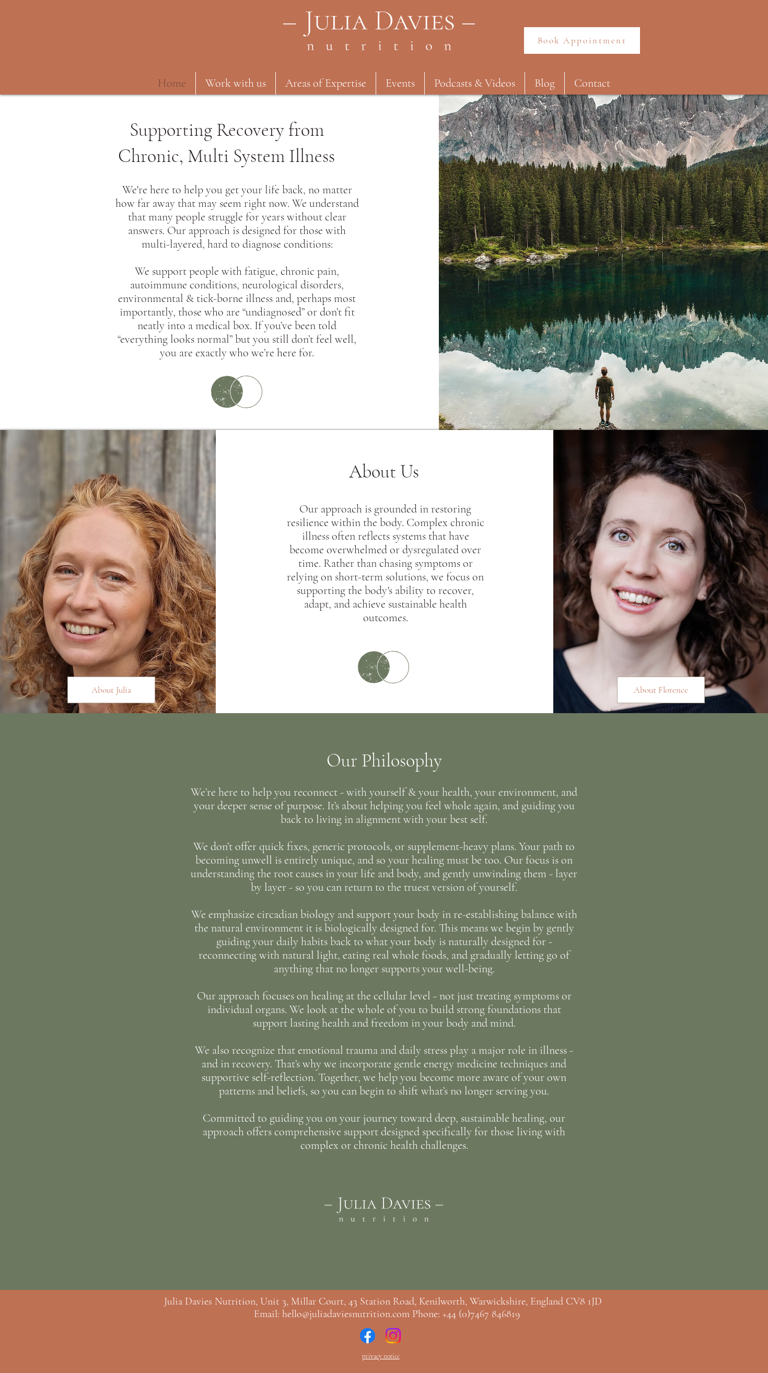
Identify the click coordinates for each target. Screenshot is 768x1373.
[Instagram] (393, 1335)
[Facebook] (367, 1335)
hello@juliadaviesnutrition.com (346, 1314)
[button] (235, 83)
